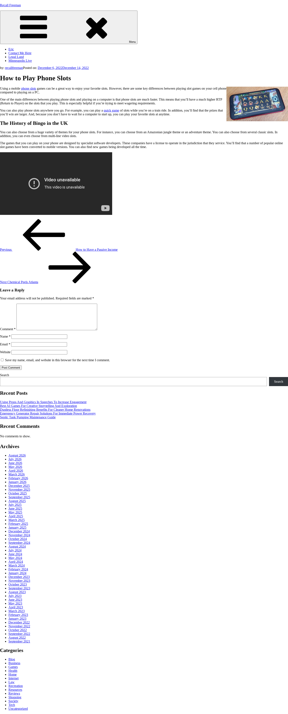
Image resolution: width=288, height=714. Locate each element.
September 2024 (19, 542)
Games (13, 667)
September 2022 (19, 634)
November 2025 (19, 489)
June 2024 (15, 554)
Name (5, 336)
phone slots (28, 88)
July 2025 (15, 505)
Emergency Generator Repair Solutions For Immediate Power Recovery (48, 413)
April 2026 (15, 470)
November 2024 (19, 535)
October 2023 (17, 584)
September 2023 (19, 588)
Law (11, 682)
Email (5, 344)
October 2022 (17, 630)
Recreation (15, 686)
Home (12, 674)
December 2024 (19, 531)
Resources (15, 689)
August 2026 (17, 455)
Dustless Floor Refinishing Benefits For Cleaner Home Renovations (45, 409)
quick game (111, 110)
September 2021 (19, 641)
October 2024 (17, 539)
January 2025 (17, 527)
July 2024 (15, 550)
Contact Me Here (19, 53)
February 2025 (18, 523)
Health (12, 670)
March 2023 (16, 611)
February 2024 (18, 569)
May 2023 (15, 603)
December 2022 (19, 622)
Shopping (14, 697)
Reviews (14, 693)
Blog (11, 659)
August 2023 (17, 592)
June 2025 (15, 508)
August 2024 (17, 546)
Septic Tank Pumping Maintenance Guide (28, 417)
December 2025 (19, 486)
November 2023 (19, 580)
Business (14, 663)
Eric (11, 49)
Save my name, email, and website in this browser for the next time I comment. (57, 360)
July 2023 (15, 596)
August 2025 (17, 501)
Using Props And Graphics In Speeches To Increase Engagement (43, 402)
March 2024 (16, 565)
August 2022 (17, 637)
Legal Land (16, 57)
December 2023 (19, 577)
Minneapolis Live (20, 60)
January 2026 (17, 482)
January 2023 (17, 618)
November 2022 (19, 626)
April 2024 (15, 561)
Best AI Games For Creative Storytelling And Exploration (38, 406)
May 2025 (15, 512)
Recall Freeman (10, 5)
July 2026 (15, 459)
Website (5, 352)
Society (13, 701)
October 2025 (17, 493)
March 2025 (16, 520)
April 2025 (15, 516)
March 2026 (16, 474)
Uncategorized (18, 708)
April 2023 (15, 607)
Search (4, 375)
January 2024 (17, 573)
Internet (13, 678)
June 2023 (15, 599)
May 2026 (15, 467)
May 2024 (15, 558)
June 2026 (15, 463)
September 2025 (19, 497)
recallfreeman (14, 68)
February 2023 (18, 615)
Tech (11, 705)
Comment (8, 329)
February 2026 (18, 478)
